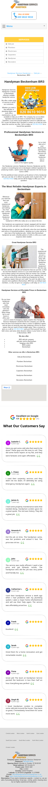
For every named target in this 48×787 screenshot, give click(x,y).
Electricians (12, 51)
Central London (10, 733)
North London (30, 733)
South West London (24, 740)
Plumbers (11, 47)
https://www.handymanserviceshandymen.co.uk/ (26, 776)
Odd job (11, 44)
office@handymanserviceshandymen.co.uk (26, 774)
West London (20, 733)
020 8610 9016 (25, 17)
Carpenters (12, 55)
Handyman (12, 58)
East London (40, 733)
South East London (11, 740)
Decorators (12, 62)
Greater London (10, 747)
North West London (37, 740)
